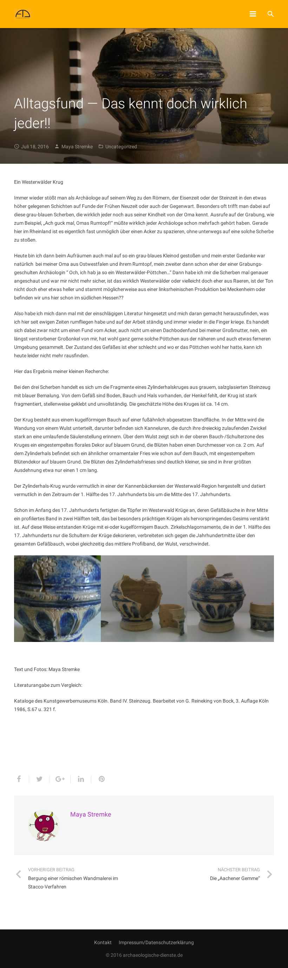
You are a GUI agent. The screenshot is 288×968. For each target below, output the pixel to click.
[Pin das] (98, 779)
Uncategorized (121, 146)
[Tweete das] (39, 779)
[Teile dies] (21, 779)
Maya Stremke (77, 146)
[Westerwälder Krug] (57, 598)
